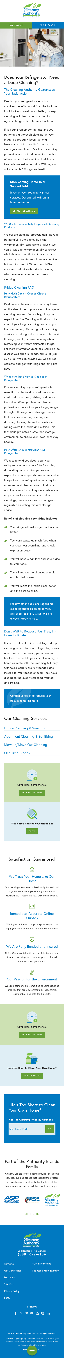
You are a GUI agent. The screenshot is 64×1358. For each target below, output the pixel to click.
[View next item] (37, 1214)
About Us (9, 1263)
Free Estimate (16, 25)
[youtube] (32, 1313)
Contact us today (20, 695)
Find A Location (48, 25)
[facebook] (16, 1313)
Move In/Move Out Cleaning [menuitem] (25, 745)
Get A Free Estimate (32, 793)
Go (49, 1129)
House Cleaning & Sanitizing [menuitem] (25, 728)
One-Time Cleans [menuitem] (17, 753)
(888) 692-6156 (32, 1254)
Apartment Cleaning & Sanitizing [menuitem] (28, 737)
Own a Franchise (41, 1263)
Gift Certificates (12, 1270)
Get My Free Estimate (24, 211)
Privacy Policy (11, 1291)
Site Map (9, 1284)
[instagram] (43, 1313)
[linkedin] (48, 1313)
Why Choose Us (32, 1076)
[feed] (37, 1313)
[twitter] (21, 1313)
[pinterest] (27, 1313)
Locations (9, 1277)
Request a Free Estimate (45, 1270)
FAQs (7, 1298)
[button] (32, 1351)
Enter (32, 831)
